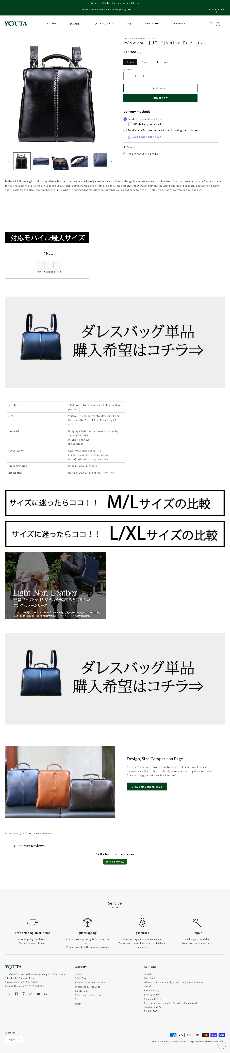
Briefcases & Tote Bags (87, 986)
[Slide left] (8, 161)
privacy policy (151, 994)
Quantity (128, 69)
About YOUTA (152, 23)
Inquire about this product (144, 154)
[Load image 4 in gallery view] (41, 161)
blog (129, 23)
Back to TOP (151, 1011)
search (148, 973)
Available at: (179, 23)
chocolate (162, 62)
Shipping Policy (152, 998)
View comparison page (147, 786)
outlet (78, 1003)
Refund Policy (151, 990)
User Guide (150, 978)
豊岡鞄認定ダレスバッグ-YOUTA (173, 1041)
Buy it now (160, 97)
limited (78, 973)
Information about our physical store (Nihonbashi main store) (174, 984)
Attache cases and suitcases (90, 982)
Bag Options (81, 990)
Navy (145, 62)
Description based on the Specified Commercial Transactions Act (170, 1004)
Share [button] (130, 147)
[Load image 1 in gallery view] (22, 161)
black (130, 62)
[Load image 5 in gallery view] (60, 161)
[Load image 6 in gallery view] (79, 161)
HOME (8, 833)
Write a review (115, 862)
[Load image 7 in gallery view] (98, 161)
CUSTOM (52, 23)
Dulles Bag (80, 978)
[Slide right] (111, 161)
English (12, 1039)
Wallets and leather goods (89, 995)
